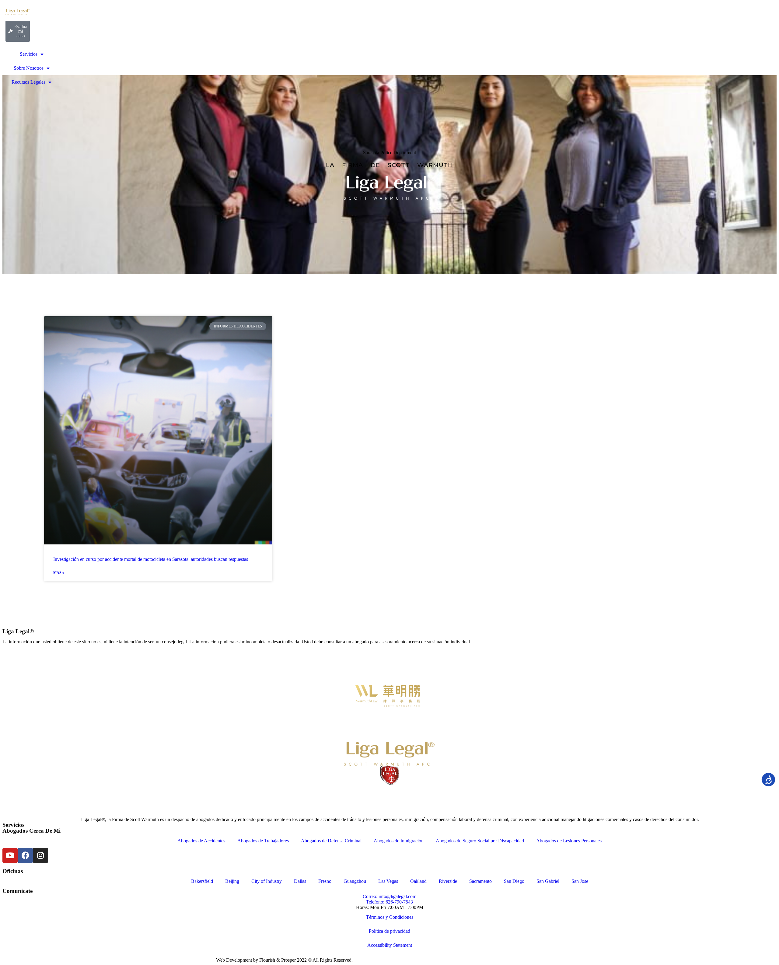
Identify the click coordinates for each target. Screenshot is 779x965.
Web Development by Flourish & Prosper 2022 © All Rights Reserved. (284, 960)
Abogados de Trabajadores (263, 840)
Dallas (300, 881)
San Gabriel (547, 881)
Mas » (58, 573)
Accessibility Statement (389, 945)
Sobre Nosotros (29, 68)
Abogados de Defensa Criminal (331, 840)
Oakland (418, 881)
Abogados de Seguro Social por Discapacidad (480, 840)
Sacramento (480, 881)
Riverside (448, 881)
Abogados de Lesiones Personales (569, 840)
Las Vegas (388, 881)
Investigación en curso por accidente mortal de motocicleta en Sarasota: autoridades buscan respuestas (150, 559)
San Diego (514, 881)
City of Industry (266, 881)
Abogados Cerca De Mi (31, 830)
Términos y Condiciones (389, 917)
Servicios (28, 54)
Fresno (324, 881)
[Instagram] (40, 855)
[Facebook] (25, 855)
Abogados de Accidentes (201, 840)
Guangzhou (355, 881)
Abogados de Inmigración (399, 840)
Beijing (232, 881)
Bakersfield (202, 881)
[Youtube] (10, 855)
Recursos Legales (28, 82)
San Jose (579, 881)
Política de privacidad (389, 931)
